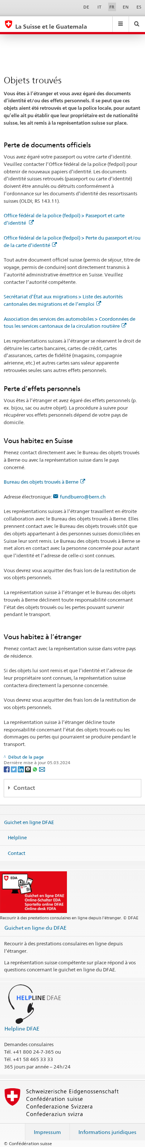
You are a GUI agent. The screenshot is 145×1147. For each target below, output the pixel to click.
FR (112, 7)
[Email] (42, 769)
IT (99, 7)
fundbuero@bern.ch (83, 497)
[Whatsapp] (35, 769)
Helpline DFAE (21, 1028)
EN (126, 7)
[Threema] (28, 769)
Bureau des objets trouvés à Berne (41, 482)
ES (138, 7)
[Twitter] (14, 769)
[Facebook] (7, 769)
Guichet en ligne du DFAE (35, 928)
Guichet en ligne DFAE (29, 822)
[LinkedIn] (21, 769)
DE (86, 7)
